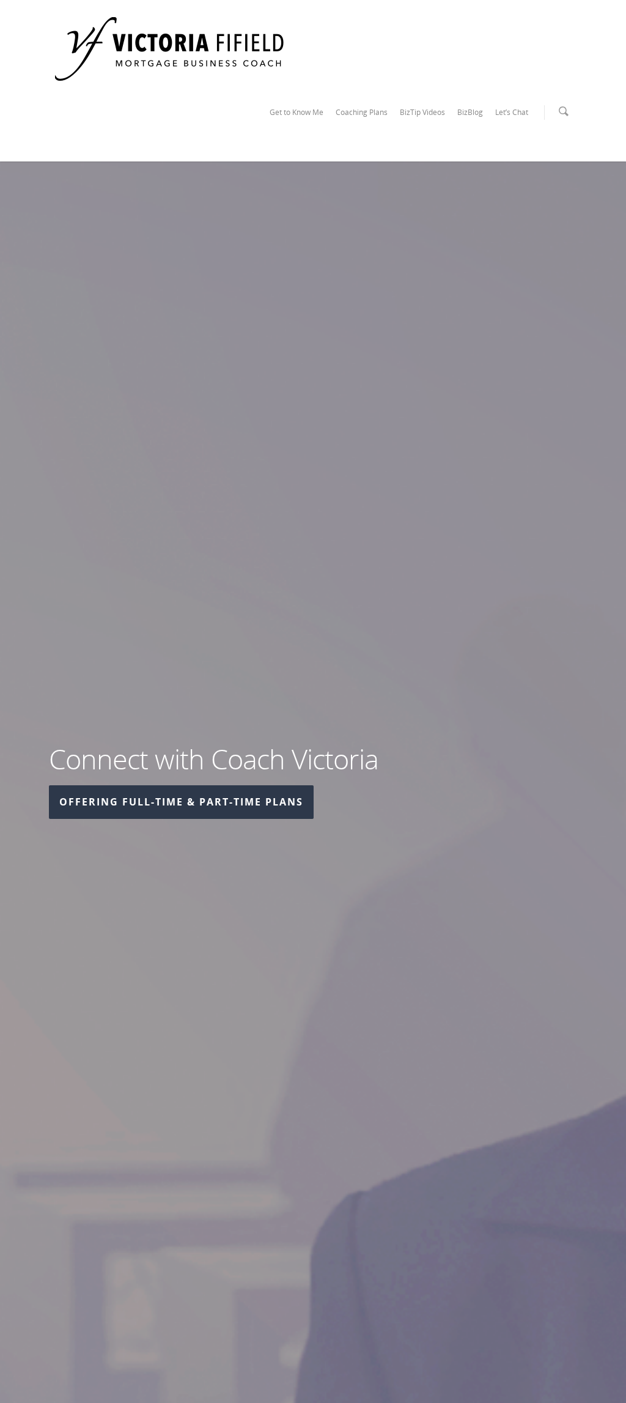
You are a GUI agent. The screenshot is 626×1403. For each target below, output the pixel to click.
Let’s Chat (511, 112)
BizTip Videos (422, 112)
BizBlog (470, 112)
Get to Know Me (296, 112)
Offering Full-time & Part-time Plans (181, 802)
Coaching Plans (362, 112)
